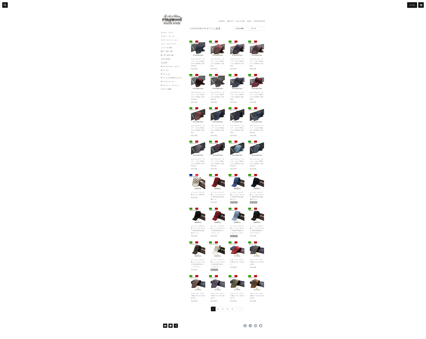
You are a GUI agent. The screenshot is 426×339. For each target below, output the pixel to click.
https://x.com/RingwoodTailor (250, 325)
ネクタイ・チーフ (167, 32)
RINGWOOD (259, 21)
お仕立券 (164, 62)
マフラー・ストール (168, 36)
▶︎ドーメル (165, 70)
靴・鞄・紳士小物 (167, 55)
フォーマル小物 (166, 47)
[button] (412, 5)
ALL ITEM (240, 21)
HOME (222, 21)
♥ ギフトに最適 (166, 89)
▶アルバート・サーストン (170, 85)
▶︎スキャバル (165, 74)
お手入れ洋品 (165, 59)
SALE (249, 21)
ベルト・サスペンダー (168, 44)
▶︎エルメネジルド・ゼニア (170, 66)
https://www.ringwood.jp (260, 325)
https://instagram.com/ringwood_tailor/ (255, 325)
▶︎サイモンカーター (168, 81)
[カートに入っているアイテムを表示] (421, 5)
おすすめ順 (240, 28)
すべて (253, 28)
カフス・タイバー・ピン (169, 40)
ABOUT (230, 21)
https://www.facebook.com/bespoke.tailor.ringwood (245, 325)
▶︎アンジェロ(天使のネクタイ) (171, 78)
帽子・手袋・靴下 (167, 51)
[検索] (5, 5)
